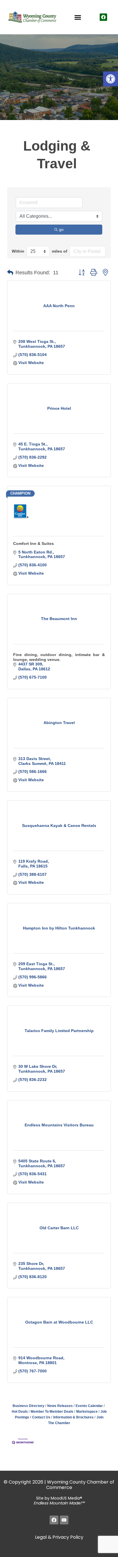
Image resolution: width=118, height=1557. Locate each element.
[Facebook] (103, 17)
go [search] (61, 229)
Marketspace (87, 1412)
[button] (110, 78)
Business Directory (28, 1406)
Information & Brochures (73, 1417)
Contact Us (41, 1417)
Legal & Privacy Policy (59, 1537)
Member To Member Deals (52, 1412)
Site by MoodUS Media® (59, 1500)
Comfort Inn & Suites (33, 543)
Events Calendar (89, 1406)
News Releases (60, 1406)
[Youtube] (64, 1520)
